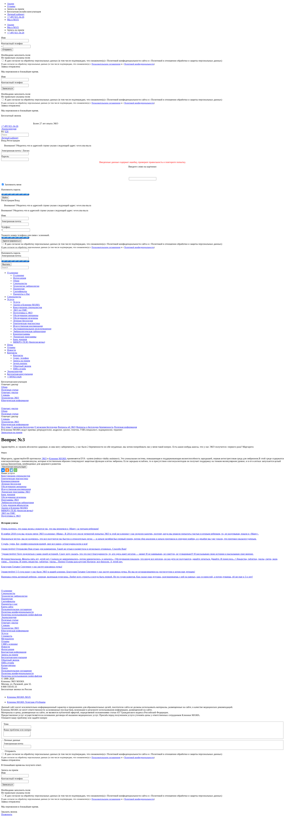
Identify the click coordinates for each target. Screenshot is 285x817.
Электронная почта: (11, 221)
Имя (3, 37)
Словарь (5, 395)
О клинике (6, 590)
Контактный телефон (12, 43)
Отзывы (11, 6)
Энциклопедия (8, 129)
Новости (5, 646)
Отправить (7, 49)
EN (6, 131)
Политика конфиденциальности (17, 612)
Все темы (6, 427)
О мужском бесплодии (45, 427)
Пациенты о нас (9, 604)
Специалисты (8, 593)
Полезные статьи (9, 389)
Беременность (106, 427)
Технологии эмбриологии (14, 596)
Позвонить (6, 814)
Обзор (4, 387)
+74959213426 (14, 376)
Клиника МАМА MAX (19, 697)
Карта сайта (7, 606)
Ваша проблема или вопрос (17, 730)
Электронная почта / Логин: (15, 150)
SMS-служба (7, 662)
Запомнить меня (12, 184)
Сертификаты (8, 601)
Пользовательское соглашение (16, 609)
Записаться (7, 88)
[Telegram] (11, 470)
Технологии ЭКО (10, 397)
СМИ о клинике (9, 644)
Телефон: (5, 227)
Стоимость (6, 636)
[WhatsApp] (15, 470)
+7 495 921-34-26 (15, 17)
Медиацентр (7, 638)
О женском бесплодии (22, 427)
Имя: (3, 215)
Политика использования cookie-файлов (21, 614)
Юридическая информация (14, 400)
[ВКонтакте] (3, 470)
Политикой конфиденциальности (139, 64)
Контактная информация (13, 652)
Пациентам (7, 598)
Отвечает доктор (9, 392)
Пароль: (5, 156)
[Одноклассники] (7, 470)
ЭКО (44, 458)
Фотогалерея (7, 649)
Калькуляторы (8, 665)
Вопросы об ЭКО (67, 427)
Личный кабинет (9, 138)
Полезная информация (125, 427)
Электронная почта (13, 743)
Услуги (4, 633)
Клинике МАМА (57, 458)
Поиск (4, 668)
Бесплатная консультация (14, 657)
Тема (6, 724)
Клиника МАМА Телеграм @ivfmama (26, 702)
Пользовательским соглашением (106, 64)
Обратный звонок (10, 660)
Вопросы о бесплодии (87, 427)
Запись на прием (9, 654)
